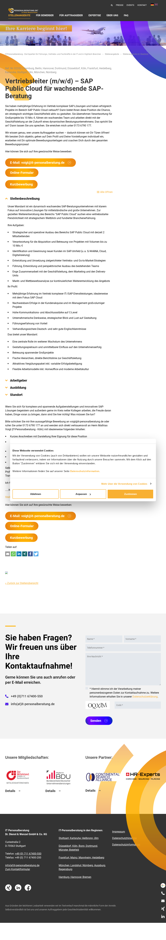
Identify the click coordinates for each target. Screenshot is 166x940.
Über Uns (112, 15)
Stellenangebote (19, 15)
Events (130, 5)
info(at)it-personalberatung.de (33, 704)
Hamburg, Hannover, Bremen (75, 877)
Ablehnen (35, 494)
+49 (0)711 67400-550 (27, 696)
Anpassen (81, 494)
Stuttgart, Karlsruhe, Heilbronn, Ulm (79, 838)
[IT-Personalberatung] (23, 10)
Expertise (95, 15)
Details (10, 791)
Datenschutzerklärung (145, 696)
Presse (119, 5)
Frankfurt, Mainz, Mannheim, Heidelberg (81, 857)
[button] (7, 553)
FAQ (126, 15)
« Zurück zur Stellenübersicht (21, 583)
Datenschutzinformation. (85, 471)
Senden (95, 721)
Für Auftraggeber (71, 15)
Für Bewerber (45, 15)
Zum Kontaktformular (17, 869)
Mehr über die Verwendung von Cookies (124, 483)
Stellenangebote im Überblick (135, 54)
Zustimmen (130, 494)
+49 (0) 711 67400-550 (28, 853)
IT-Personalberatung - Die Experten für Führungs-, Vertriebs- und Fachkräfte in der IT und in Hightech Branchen (53, 54)
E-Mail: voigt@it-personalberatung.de (37, 163)
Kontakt (142, 5)
